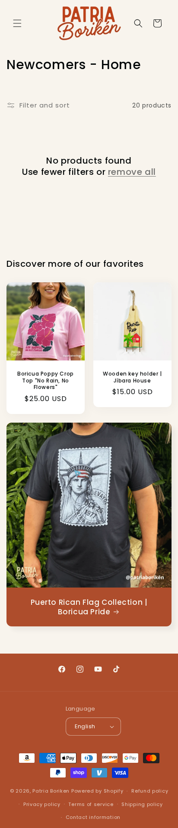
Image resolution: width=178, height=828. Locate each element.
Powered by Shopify (97, 790)
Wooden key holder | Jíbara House (132, 377)
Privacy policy (41, 804)
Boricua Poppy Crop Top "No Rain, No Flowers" (45, 380)
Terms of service (90, 804)
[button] (17, 23)
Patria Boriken (51, 790)
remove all (132, 171)
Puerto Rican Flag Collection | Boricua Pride (89, 606)
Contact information (93, 817)
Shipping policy (142, 804)
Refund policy (149, 790)
